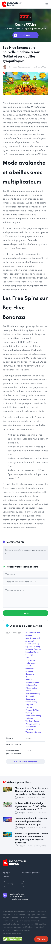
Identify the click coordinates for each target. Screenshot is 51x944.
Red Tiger (30, 718)
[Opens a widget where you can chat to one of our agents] (41, 939)
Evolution (29, 666)
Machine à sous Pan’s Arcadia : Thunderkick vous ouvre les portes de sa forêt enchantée (31, 791)
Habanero (30, 674)
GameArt (29, 669)
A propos (6, 872)
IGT (27, 677)
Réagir (22, 797)
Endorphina (31, 663)
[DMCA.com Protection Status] (12, 938)
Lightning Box (31, 685)
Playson (29, 707)
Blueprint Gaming (33, 649)
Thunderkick (31, 727)
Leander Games (32, 682)
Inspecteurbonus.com (14, 911)
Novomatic (30, 699)
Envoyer (25, 613)
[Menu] (47, 4)
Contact (6, 877)
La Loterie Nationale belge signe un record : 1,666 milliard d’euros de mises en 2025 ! (31, 806)
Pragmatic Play (32, 710)
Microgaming (31, 688)
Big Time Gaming (33, 646)
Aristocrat (30, 641)
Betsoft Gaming (32, 644)
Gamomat (30, 671)
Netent (28, 691)
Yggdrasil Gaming (33, 732)
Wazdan (29, 729)
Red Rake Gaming (33, 716)
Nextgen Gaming (33, 693)
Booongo (29, 655)
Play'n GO (30, 705)
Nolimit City (31, 696)
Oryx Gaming (31, 702)
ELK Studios (30, 660)
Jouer (26, 35)
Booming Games (32, 652)
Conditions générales (31, 872)
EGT (27, 658)
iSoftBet (29, 680)
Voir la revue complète (25, 762)
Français (9, 884)
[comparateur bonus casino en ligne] (11, 4)
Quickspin (30, 713)
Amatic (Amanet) (33, 638)
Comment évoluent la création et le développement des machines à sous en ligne (31, 821)
